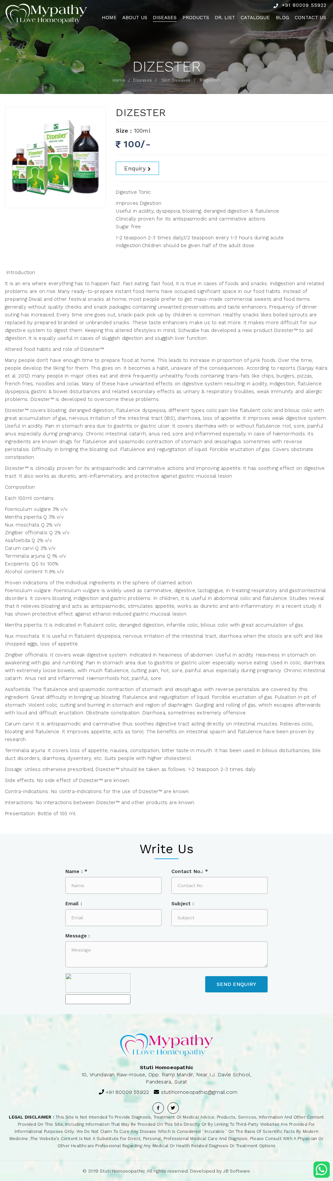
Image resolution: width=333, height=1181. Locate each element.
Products (195, 17)
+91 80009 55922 (304, 5)
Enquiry (134, 168)
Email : (73, 904)
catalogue (255, 17)
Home (109, 17)
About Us (134, 17)
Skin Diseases (176, 80)
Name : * (76, 871)
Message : (77, 936)
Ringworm (210, 80)
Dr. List (225, 17)
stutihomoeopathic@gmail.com (199, 1092)
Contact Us (310, 17)
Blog (282, 17)
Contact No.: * (189, 871)
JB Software (236, 1171)
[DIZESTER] (55, 157)
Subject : (182, 904)
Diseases (165, 17)
